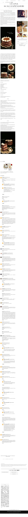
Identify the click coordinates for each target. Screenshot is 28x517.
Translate (24, 45)
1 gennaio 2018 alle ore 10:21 (7, 376)
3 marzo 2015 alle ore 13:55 (5, 306)
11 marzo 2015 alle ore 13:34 (7, 335)
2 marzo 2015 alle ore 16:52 (6, 196)
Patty (4, 381)
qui (10, 96)
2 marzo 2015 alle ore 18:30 (6, 248)
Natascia (3, 230)
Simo (2, 302)
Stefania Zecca (3, 293)
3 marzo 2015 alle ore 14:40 (9, 187)
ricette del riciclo (3, 501)
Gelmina (3, 205)
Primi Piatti (8, 487)
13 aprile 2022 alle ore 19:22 (6, 439)
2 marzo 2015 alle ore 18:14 (6, 234)
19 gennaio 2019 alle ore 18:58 (8, 381)
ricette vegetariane (5, 504)
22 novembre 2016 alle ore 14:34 (6, 366)
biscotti (4, 489)
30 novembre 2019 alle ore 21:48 (7, 417)
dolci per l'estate (5, 494)
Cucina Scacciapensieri (14, 5)
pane (6, 498)
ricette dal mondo (6, 500)
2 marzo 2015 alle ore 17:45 (6, 230)
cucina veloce (7, 493)
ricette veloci (2, 505)
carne (7, 489)
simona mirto (3, 311)
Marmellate (2, 487)
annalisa (3, 196)
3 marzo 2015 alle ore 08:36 (10, 278)
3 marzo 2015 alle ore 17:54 (7, 311)
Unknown (3, 217)
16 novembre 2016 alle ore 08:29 (6, 354)
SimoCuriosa (3, 335)
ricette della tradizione (5, 502)
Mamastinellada (3, 226)
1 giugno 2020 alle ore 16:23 (7, 434)
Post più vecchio (11, 455)
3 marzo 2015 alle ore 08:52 (8, 288)
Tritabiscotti (3, 177)
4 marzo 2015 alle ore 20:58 (6, 331)
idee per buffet (3, 497)
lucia (2, 354)
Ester (2, 439)
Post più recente (4, 455)
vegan (4, 506)
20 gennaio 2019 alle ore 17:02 (6, 397)
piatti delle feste (2, 500)
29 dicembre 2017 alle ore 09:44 (7, 371)
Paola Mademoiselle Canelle (5, 278)
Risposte (3, 241)
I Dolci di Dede (3, 434)
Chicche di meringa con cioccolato (5, 168)
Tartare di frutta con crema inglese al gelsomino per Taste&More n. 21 (10, 169)
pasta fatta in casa (6, 499)
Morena (3, 331)
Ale (2, 306)
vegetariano (7, 506)
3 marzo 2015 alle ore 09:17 (8, 293)
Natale (4, 487)
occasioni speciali (3, 498)
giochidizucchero (3, 288)
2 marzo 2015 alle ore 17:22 (6, 217)
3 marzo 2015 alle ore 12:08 (6, 302)
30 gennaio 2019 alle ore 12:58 (6, 407)
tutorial (2, 506)
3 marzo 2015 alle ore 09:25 (12, 242)
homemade (5, 496)
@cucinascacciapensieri (14, 511)
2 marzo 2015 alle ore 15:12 (7, 177)
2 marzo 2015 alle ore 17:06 (6, 205)
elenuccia (3, 248)
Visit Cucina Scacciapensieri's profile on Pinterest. (22, 39)
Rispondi (3, 181)
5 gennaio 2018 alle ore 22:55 (7, 387)
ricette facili (7, 503)
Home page (8, 456)
